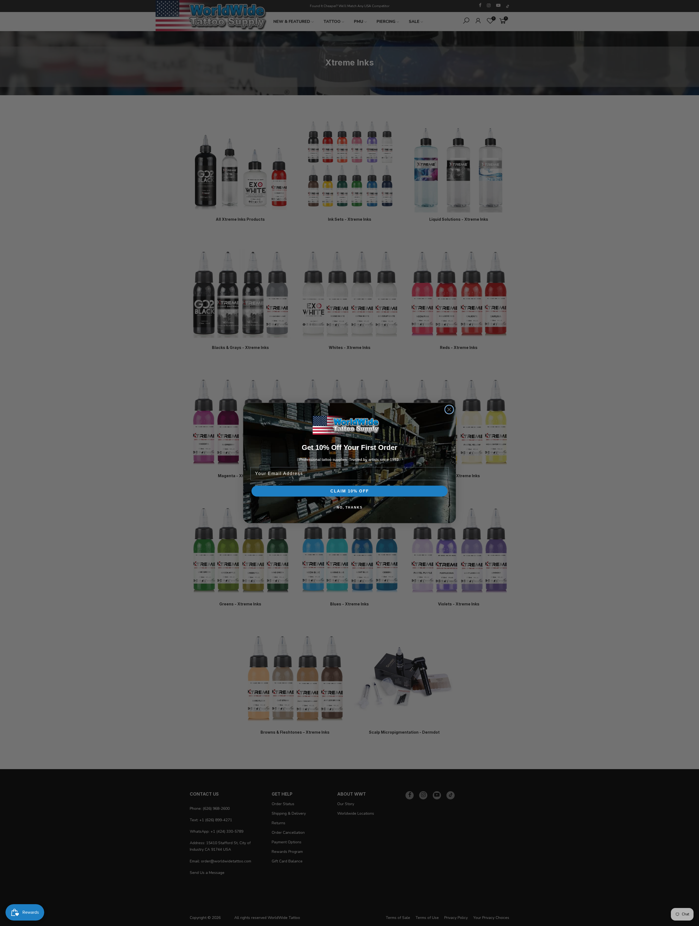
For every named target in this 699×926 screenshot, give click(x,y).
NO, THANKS (350, 507)
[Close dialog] (449, 409)
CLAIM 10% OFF (349, 491)
